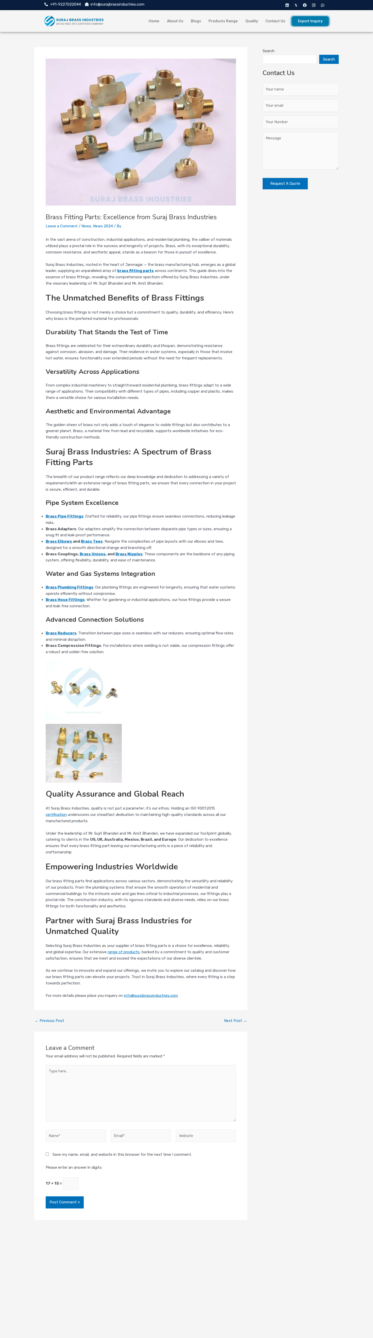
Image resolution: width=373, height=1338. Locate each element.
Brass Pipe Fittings (64, 516)
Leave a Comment (62, 226)
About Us (175, 21)
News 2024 (103, 226)
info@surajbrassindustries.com (151, 995)
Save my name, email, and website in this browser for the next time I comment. (122, 1154)
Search (269, 51)
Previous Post (49, 1021)
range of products (124, 952)
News (86, 226)
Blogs (196, 21)
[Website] (206, 1137)
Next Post (235, 1021)
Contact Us (275, 21)
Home (154, 21)
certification (56, 814)
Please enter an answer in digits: (74, 1167)
